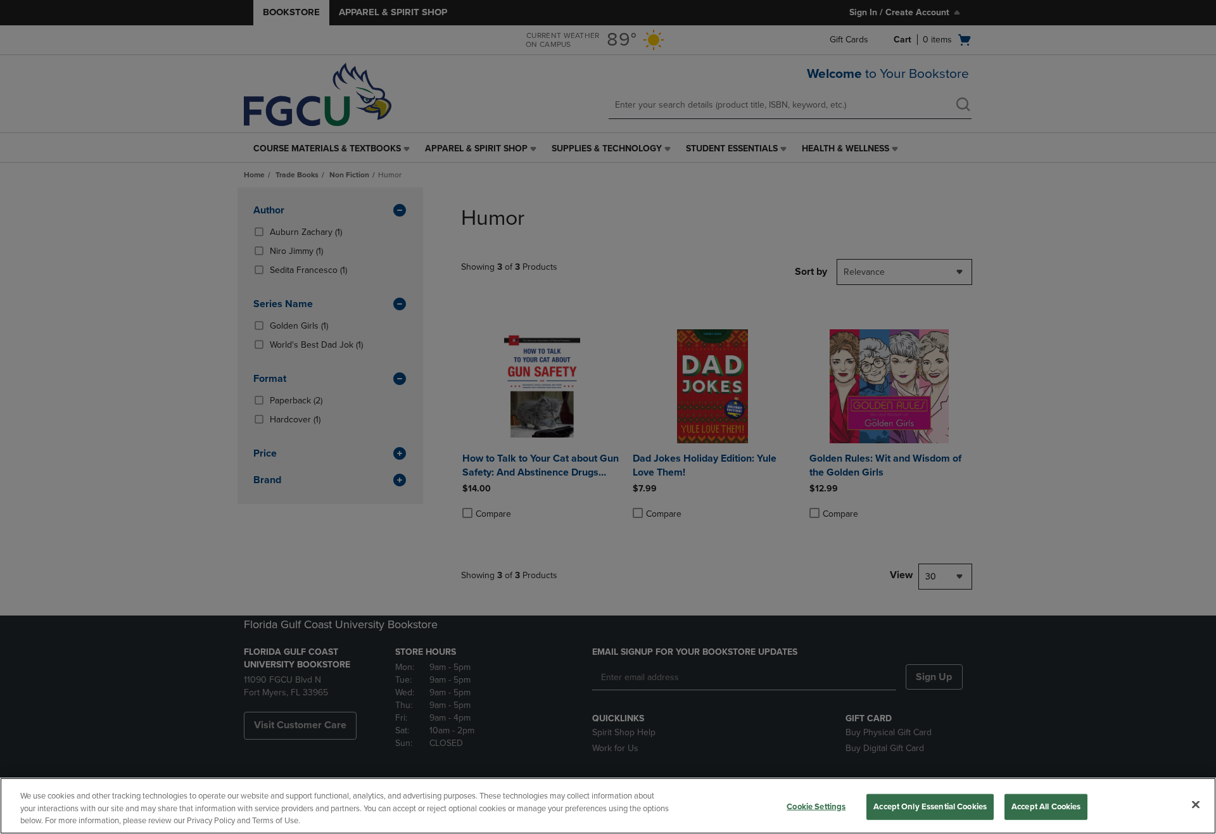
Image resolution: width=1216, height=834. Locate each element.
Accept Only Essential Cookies (930, 806)
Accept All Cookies (1045, 806)
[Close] (1196, 804)
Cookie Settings (816, 806)
